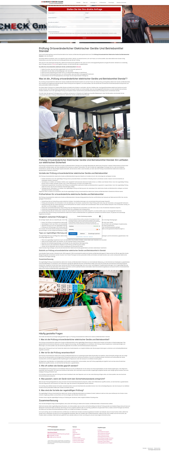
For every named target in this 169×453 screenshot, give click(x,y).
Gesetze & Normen (121, 2)
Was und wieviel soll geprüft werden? (57, 27)
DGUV (74, 431)
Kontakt (78, 2)
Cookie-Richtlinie (79, 236)
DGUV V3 (75, 432)
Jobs (74, 435)
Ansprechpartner (52, 17)
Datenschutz (85, 236)
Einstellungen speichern (94, 233)
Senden (84, 38)
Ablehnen (82, 233)
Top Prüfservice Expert (103, 431)
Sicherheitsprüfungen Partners (105, 438)
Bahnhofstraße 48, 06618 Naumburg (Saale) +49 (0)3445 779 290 (58, 434)
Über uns (85, 2)
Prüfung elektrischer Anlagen (105, 443)
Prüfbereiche (103, 2)
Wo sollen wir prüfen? (53, 22)
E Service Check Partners (79, 439)
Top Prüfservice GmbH (103, 435)
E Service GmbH (77, 437)
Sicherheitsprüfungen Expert (105, 439)
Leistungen (93, 2)
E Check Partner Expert (78, 442)
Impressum (91, 236)
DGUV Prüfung (76, 429)
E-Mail (87, 13)
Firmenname (51, 13)
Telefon (87, 17)
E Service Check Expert (78, 440)
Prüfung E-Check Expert (104, 441)
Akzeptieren (73, 233)
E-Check (100, 430)
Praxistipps (111, 2)
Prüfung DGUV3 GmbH (103, 436)
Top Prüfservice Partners (104, 433)
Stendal (54, 64)
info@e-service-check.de (55, 437)
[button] (100, 216)
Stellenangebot (76, 434)
